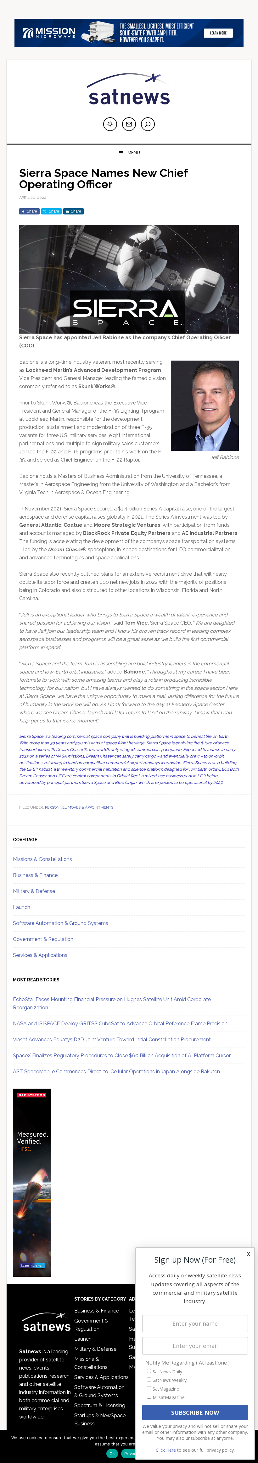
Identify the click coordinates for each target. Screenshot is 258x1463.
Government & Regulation (43, 939)
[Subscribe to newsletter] (129, 124)
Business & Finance (35, 875)
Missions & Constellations (42, 859)
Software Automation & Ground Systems (60, 923)
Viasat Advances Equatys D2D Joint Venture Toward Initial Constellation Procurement (112, 1040)
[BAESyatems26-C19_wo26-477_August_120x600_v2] (32, 1273)
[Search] (148, 124)
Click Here (166, 1450)
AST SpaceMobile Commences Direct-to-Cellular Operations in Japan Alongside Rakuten (116, 1072)
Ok (112, 1453)
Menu (133, 152)
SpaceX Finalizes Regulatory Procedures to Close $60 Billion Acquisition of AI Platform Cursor (122, 1056)
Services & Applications (40, 955)
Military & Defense (34, 891)
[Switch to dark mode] (110, 124)
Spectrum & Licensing (99, 1405)
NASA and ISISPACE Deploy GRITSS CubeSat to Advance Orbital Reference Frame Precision (120, 1024)
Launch (21, 907)
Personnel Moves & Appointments (79, 807)
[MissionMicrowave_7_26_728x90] (129, 44)
